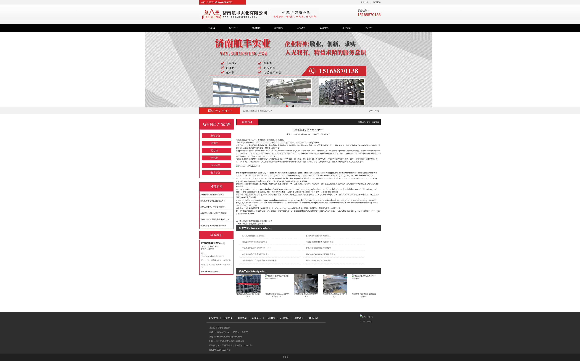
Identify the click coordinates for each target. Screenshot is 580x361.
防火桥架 (215, 165)
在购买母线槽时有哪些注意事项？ (214, 213)
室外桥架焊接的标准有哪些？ (212, 195)
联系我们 (377, 2)
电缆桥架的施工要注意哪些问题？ (255, 254)
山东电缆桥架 (250, 208)
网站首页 (210, 28)
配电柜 (214, 158)
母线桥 (214, 143)
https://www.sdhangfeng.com (282, 208)
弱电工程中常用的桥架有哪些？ (213, 207)
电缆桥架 (256, 28)
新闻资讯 (278, 28)
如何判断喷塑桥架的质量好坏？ (213, 201)
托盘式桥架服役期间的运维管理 (256, 111)
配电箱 (214, 150)
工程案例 (301, 28)
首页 (368, 122)
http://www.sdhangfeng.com (212, 256)
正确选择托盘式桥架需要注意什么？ (214, 219)
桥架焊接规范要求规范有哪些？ (319, 260)
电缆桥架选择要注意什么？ (254, 224)
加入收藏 (364, 2)
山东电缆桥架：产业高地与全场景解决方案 (259, 260)
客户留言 (346, 28)
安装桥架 (215, 172)
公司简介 (233, 28)
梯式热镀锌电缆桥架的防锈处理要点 (320, 254)
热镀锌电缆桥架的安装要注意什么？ (257, 221)
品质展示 (324, 28)
